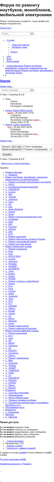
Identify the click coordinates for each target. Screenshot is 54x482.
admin (10, 113)
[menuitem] (19, 45)
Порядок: (29, 149)
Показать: (7, 147)
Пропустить (5, 28)
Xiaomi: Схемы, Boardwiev (18, 125)
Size (9, 127)
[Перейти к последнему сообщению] (40, 120)
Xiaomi (5, 81)
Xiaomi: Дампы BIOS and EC (19, 110)
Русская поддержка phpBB (13, 459)
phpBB (22, 453)
